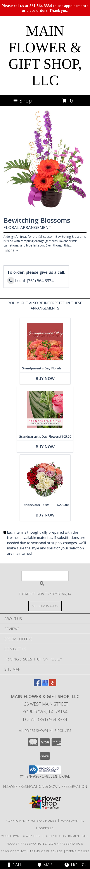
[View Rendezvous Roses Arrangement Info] (45, 478)
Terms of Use (77, 851)
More (9, 250)
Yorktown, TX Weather (20, 836)
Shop (25, 100)
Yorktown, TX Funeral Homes (31, 820)
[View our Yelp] (52, 684)
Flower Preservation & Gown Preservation (45, 786)
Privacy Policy (13, 851)
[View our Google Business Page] (45, 684)
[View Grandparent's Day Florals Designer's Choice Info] (45, 341)
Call (16, 865)
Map (46, 865)
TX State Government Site (66, 836)
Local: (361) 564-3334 (45, 719)
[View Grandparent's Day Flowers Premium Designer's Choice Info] (45, 409)
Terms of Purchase (46, 851)
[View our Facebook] (37, 684)
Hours (77, 865)
